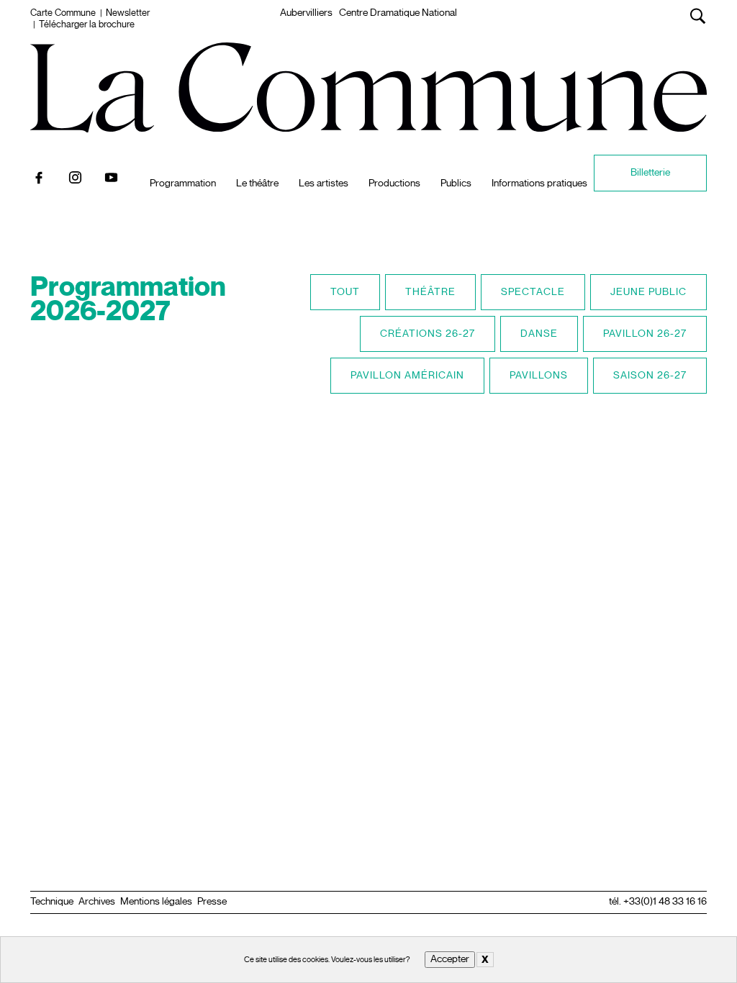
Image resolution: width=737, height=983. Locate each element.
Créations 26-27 (427, 333)
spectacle (533, 292)
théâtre (430, 292)
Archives (96, 901)
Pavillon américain (407, 375)
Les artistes (323, 183)
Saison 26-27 (650, 375)
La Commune (369, 59)
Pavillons (539, 375)
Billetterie (650, 172)
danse (539, 333)
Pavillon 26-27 (645, 333)
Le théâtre (257, 183)
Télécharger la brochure (87, 24)
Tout (345, 292)
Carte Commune (63, 13)
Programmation (183, 183)
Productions (394, 183)
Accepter (449, 959)
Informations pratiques (526, 172)
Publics (455, 183)
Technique (51, 901)
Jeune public (648, 292)
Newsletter (128, 13)
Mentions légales (156, 901)
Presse (212, 901)
